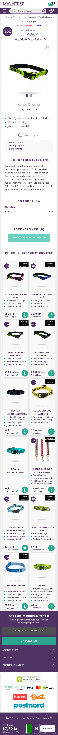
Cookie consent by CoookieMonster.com (41, 733)
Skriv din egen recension (29, 237)
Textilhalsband (45, 17)
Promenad (17, 17)
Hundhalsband (30, 17)
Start (8, 17)
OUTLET (39, 25)
